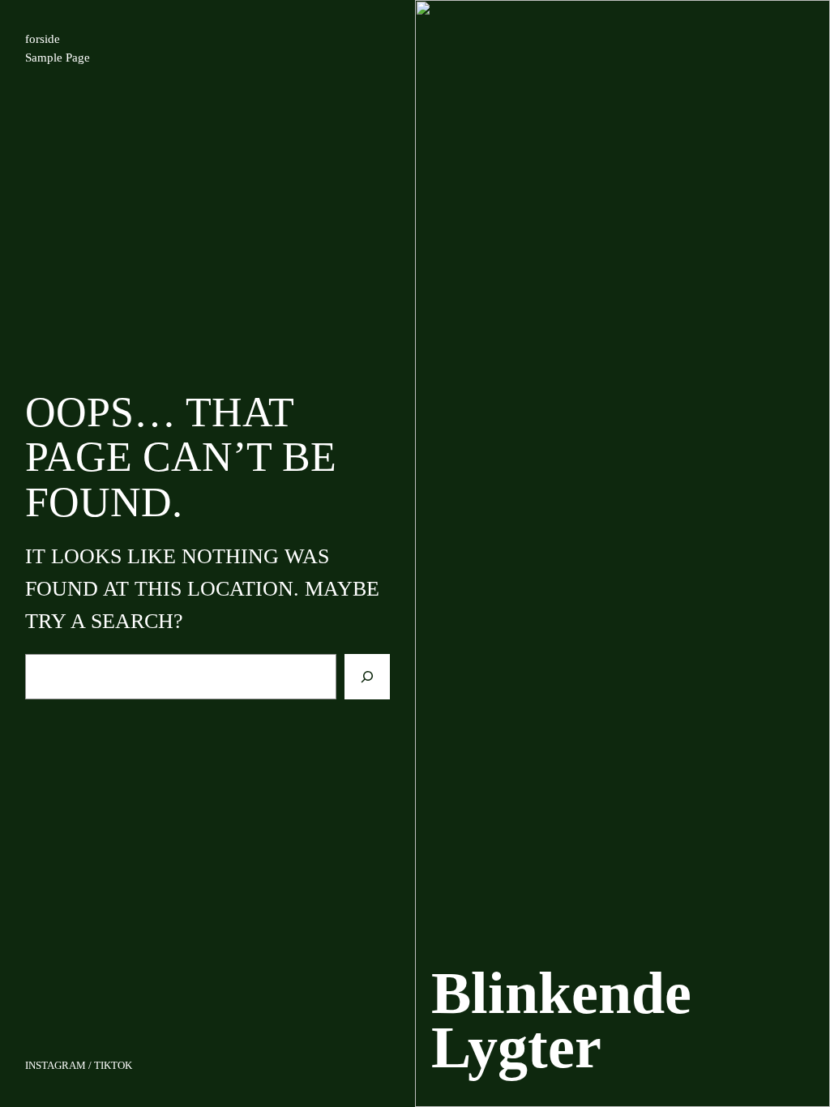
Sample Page (57, 58)
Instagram (55, 1065)
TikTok (113, 1065)
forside (42, 39)
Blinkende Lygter (561, 1019)
